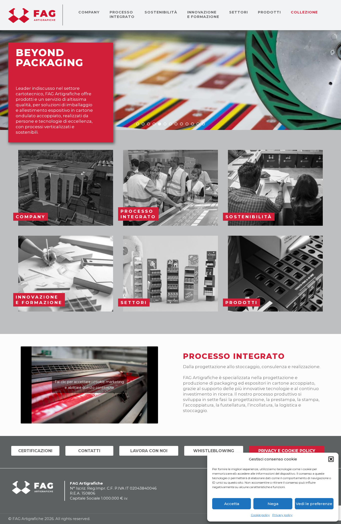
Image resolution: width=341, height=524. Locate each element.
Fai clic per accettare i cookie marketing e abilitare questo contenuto (89, 385)
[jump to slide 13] (203, 123)
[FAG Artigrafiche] (31, 15)
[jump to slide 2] (143, 123)
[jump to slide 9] (181, 123)
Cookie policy (260, 515)
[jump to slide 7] (170, 123)
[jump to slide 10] (186, 123)
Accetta (231, 503)
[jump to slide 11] (192, 123)
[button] (331, 459)
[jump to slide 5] (159, 123)
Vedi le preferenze (314, 503)
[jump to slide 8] (175, 123)
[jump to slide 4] (154, 123)
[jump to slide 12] (197, 123)
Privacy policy (282, 515)
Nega (273, 503)
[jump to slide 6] (165, 123)
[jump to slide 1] (137, 123)
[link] (65, 188)
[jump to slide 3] (148, 123)
